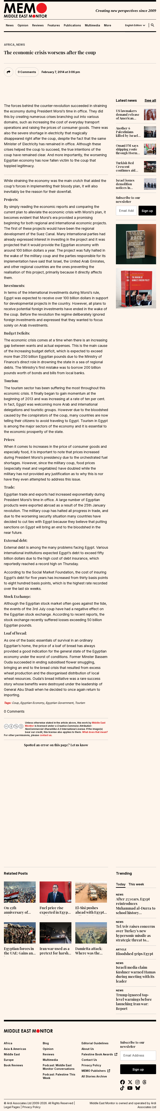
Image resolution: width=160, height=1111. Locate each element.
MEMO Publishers (94, 1070)
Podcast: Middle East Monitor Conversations (59, 1067)
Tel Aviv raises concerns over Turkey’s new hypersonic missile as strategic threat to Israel (135, 933)
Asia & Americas (15, 1048)
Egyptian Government (59, 702)
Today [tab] (120, 884)
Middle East (12, 1054)
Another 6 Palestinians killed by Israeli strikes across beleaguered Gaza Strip (127, 132)
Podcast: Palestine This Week (59, 1076)
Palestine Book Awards (97, 1054)
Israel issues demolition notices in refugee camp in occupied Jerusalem (128, 184)
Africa (9, 44)
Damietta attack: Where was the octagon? (88, 951)
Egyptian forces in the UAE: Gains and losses (19, 951)
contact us (46, 735)
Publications (72, 25)
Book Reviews (13, 1065)
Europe (9, 1059)
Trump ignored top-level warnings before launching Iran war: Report (134, 1002)
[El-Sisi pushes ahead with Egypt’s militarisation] (91, 892)
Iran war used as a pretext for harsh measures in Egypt (55, 951)
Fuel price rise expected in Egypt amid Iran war (54, 910)
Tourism (80, 702)
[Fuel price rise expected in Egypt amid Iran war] (55, 892)
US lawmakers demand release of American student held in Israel (127, 114)
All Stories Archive (94, 1076)
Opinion (23, 25)
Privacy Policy (91, 1065)
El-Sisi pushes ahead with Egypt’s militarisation (90, 910)
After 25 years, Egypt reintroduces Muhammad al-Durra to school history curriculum (135, 906)
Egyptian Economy (32, 702)
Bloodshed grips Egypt (134, 954)
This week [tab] (136, 884)
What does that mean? (95, 732)
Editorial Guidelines (95, 1043)
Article (121, 949)
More (107, 25)
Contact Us (89, 1059)
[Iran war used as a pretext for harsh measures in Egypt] (55, 933)
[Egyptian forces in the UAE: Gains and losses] (20, 933)
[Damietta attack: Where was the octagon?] (91, 933)
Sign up (147, 211)
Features (54, 25)
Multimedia (92, 25)
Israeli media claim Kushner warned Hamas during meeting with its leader (136, 974)
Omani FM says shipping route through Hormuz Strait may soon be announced (128, 149)
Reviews (38, 25)
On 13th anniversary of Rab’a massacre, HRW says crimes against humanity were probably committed (18, 910)
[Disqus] (56, 801)
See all (150, 100)
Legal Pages (12, 1107)
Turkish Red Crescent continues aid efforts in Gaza (126, 166)
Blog (46, 1043)
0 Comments (27, 72)
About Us (88, 1048)
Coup (15, 702)
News (10, 25)
